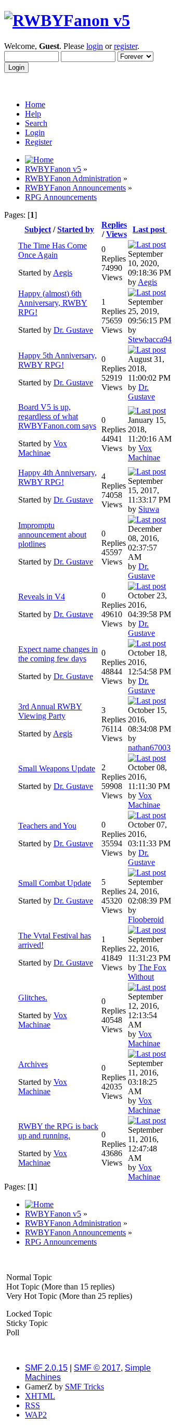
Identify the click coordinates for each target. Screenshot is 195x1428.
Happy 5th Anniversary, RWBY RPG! (57, 360)
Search (36, 123)
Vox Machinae (42, 448)
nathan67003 (149, 747)
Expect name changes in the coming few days (58, 654)
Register (38, 141)
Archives (33, 1064)
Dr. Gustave (73, 329)
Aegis (62, 272)
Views (116, 234)
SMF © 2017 (97, 1367)
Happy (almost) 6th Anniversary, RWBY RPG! (52, 303)
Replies (114, 224)
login (94, 46)
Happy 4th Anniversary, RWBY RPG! (57, 477)
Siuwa (148, 509)
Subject (37, 229)
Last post (150, 229)
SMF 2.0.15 (46, 1367)
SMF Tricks (84, 1386)
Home (35, 104)
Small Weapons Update (56, 768)
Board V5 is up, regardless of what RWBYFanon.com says (57, 416)
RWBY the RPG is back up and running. (58, 1131)
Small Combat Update (54, 883)
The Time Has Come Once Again (52, 250)
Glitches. (32, 997)
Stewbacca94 (150, 339)
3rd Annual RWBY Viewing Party (50, 711)
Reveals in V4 (41, 596)
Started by (75, 229)
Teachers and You (47, 825)
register (125, 46)
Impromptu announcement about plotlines (52, 534)
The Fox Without (147, 972)
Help (33, 113)
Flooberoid (146, 919)
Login (35, 132)
